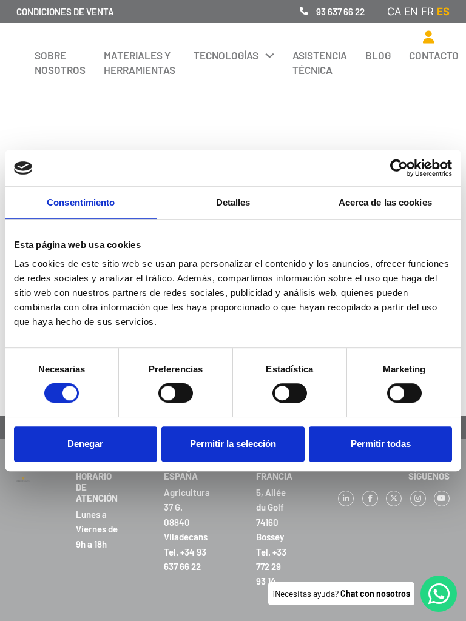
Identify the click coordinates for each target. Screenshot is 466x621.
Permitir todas (381, 443)
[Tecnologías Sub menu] (270, 55)
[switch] (175, 393)
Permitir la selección (233, 443)
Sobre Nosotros (60, 62)
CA (394, 11)
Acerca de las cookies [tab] (385, 202)
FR (427, 11)
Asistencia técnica (319, 62)
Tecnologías (226, 55)
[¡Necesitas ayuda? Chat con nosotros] (438, 594)
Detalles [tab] (233, 202)
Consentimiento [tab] (81, 202)
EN (411, 11)
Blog (378, 55)
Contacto (434, 55)
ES (443, 11)
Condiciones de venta (65, 11)
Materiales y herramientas (139, 62)
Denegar (85, 443)
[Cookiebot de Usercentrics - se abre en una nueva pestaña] (399, 168)
